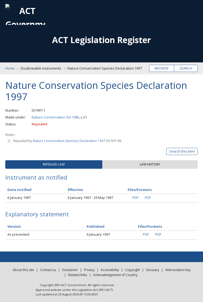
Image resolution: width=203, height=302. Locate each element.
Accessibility (110, 270)
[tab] (53, 164)
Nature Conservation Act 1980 (55, 117)
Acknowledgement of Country (115, 275)
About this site (23, 270)
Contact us (48, 270)
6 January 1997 (19, 197)
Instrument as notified (36, 177)
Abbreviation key (178, 270)
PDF (135, 197)
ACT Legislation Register (101, 39)
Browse (162, 68)
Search (185, 68)
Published (95, 226)
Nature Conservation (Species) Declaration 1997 (69, 141)
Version (14, 226)
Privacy (89, 270)
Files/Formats (150, 226)
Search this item (182, 151)
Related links (77, 275)
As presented (18, 234)
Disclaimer (70, 270)
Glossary (152, 270)
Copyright (132, 270)
